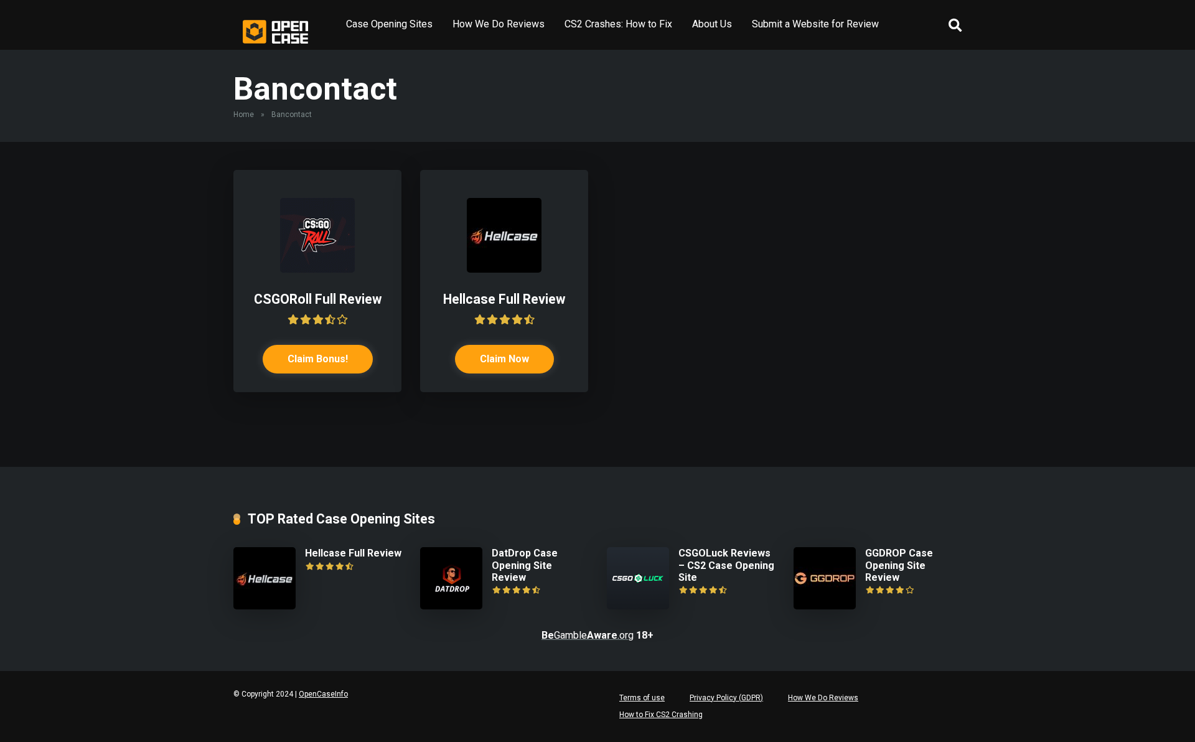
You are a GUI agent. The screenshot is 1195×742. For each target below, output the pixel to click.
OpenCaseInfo (323, 694)
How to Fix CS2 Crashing (661, 714)
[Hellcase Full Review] (504, 269)
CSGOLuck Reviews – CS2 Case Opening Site (726, 565)
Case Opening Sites (389, 24)
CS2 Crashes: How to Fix (618, 24)
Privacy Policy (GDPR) (726, 697)
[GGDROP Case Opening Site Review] (825, 606)
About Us (712, 24)
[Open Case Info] (275, 31)
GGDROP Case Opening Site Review (899, 565)
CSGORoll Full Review (318, 299)
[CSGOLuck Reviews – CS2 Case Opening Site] (638, 606)
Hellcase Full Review (504, 299)
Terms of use (642, 697)
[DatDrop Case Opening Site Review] (451, 606)
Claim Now (504, 359)
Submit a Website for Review (815, 24)
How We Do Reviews (498, 24)
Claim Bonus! (318, 359)
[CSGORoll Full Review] (317, 269)
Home (243, 114)
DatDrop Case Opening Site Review (525, 565)
